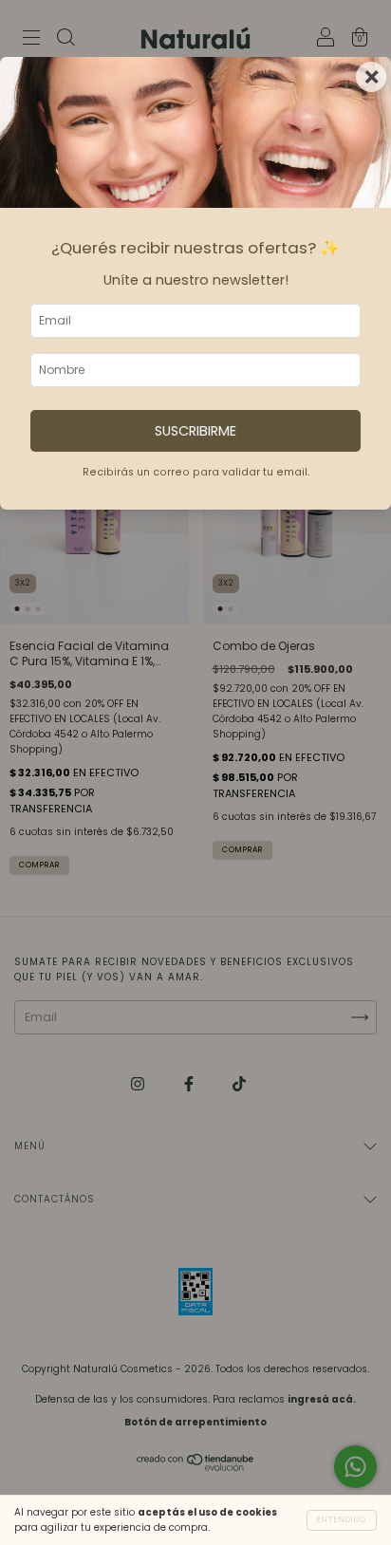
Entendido (341, 1520)
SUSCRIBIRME (195, 430)
